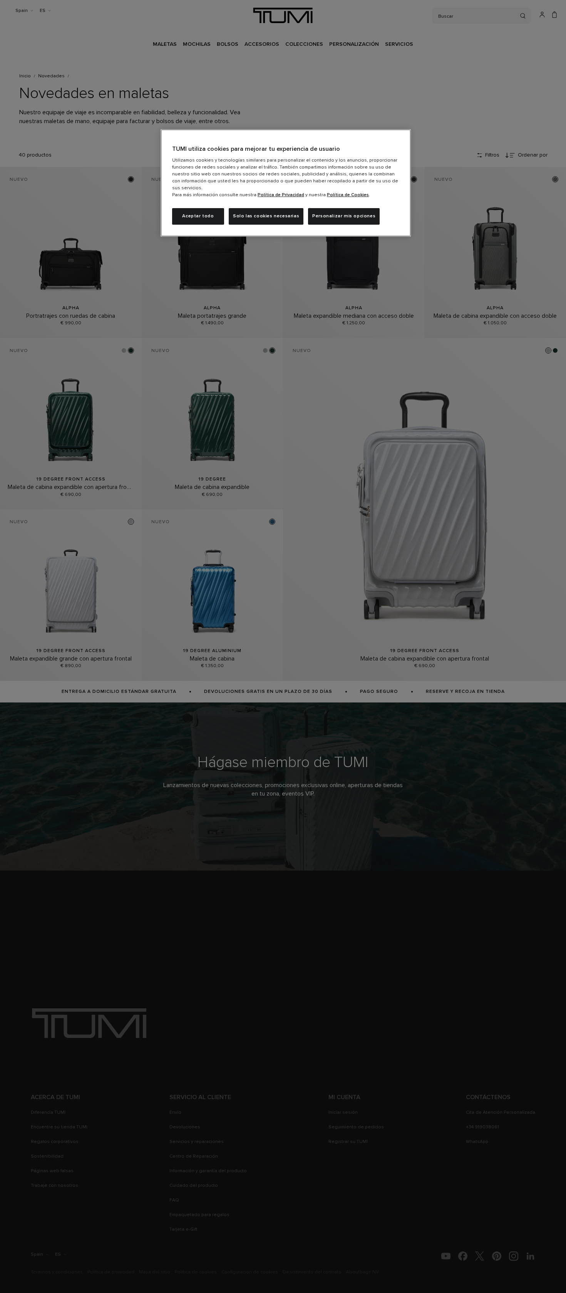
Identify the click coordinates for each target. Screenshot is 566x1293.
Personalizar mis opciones (343, 216)
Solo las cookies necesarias (266, 216)
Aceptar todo (198, 216)
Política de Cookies (348, 195)
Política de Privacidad (281, 195)
